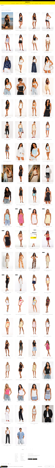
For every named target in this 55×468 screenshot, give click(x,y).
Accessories (36, 3)
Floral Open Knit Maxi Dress (7, 292)
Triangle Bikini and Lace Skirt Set (20, 248)
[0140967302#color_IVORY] (34, 42)
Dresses (25, 3)
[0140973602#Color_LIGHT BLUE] (7, 217)
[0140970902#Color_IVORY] (34, 217)
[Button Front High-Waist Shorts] (34, 129)
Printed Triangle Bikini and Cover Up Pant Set (34, 270)
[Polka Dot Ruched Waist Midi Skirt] (34, 173)
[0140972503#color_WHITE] (47, 326)
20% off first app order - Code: (27, 0)
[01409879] (7, 64)
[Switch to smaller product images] (2, 5)
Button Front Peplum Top (20, 139)
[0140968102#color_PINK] (21, 238)
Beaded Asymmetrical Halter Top (7, 226)
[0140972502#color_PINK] (34, 326)
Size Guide (16, 459)
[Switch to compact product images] (3, 5)
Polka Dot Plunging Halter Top (47, 117)
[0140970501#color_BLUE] (34, 348)
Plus (30, 3)
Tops (27, 3)
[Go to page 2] (32, 449)
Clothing (21, 3)
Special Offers (16, 460)
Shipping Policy (22, 456)
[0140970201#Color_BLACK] (7, 283)
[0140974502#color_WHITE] (7, 413)
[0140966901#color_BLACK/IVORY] (21, 21)
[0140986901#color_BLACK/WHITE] (7, 108)
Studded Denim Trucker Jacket (47, 423)
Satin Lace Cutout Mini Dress (7, 30)
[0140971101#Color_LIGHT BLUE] (34, 304)
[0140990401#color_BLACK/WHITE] (21, 86)
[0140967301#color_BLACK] (21, 42)
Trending (17, 3)
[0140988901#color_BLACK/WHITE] (47, 108)
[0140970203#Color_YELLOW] (47, 260)
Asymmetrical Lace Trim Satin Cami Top (20, 30)
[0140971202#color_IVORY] (7, 370)
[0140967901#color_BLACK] (7, 21)
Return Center (16, 456)
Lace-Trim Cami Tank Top (34, 401)
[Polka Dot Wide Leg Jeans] (34, 64)
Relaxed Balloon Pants (7, 423)
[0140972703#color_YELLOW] (47, 283)
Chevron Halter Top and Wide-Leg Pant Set (20, 270)
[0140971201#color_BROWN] (21, 370)
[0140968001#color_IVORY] (7, 260)
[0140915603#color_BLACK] (7, 435)
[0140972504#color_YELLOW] (21, 326)
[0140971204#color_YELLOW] (34, 370)
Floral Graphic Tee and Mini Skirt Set (21, 314)
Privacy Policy (21, 466)
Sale (43, 3)
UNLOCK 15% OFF (36, 237)
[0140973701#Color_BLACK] (21, 195)
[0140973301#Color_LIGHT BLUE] (7, 151)
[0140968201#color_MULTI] (34, 260)
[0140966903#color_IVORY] (47, 21)
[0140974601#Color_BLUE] (47, 129)
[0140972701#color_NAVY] (34, 283)
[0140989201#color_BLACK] (7, 195)
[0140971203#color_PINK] (47, 348)
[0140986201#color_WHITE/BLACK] (47, 64)
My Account (16, 455)
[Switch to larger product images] (1, 5)
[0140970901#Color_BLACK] (7, 238)
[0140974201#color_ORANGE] (21, 260)
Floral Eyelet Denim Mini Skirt (47, 139)
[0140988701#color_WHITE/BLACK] (34, 151)
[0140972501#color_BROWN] (7, 348)
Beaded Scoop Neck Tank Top (7, 401)
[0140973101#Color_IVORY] (34, 392)
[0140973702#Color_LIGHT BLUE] (34, 195)
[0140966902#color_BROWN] (34, 21)
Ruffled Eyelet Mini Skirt (34, 292)
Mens (32, 3)
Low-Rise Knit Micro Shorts (34, 423)
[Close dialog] (54, 225)
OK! (49, 466)
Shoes (40, 3)
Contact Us (16, 458)
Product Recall (16, 461)
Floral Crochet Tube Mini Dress (20, 226)
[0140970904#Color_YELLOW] (47, 217)
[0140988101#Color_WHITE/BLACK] (47, 173)
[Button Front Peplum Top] (21, 129)
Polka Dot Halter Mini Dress (7, 117)
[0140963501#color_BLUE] (21, 435)
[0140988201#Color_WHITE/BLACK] (21, 151)
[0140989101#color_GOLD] (47, 42)
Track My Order (16, 457)
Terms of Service (22, 459)
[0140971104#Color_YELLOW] (7, 326)
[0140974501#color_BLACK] (21, 413)
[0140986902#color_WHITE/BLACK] (21, 108)
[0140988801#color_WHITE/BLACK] (47, 151)
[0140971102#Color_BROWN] (47, 304)
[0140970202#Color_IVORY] (21, 283)
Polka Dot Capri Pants (7, 139)
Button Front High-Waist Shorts (34, 139)
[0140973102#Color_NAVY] (47, 392)
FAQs (21, 455)
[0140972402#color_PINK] (7, 392)
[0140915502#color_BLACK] (47, 413)
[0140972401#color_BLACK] (47, 370)
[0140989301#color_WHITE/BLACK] (7, 86)
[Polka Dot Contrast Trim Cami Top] (7, 173)
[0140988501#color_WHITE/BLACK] (34, 86)
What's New (13, 3)
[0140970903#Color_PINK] (21, 217)
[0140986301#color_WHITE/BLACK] (21, 64)
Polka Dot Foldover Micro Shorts (34, 117)
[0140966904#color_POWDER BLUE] (7, 42)
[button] (4, 466)
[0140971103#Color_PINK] (21, 304)
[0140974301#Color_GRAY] (34, 413)
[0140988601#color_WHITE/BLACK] (34, 108)
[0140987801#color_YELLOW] (47, 86)
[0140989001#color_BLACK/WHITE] (21, 173)
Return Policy (22, 457)
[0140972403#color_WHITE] (21, 392)
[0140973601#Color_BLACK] (47, 195)
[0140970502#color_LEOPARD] (21, 348)
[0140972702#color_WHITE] (7, 304)
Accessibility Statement (23, 460)
